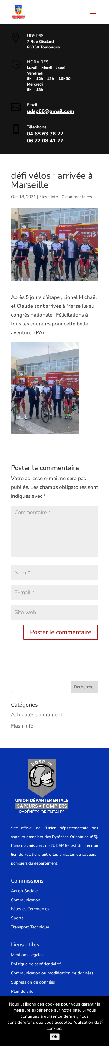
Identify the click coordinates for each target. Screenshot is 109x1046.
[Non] (101, 1021)
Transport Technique (30, 927)
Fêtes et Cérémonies (30, 909)
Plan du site (22, 991)
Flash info (48, 197)
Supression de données (33, 982)
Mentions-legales (27, 955)
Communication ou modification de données (52, 973)
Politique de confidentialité (36, 964)
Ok (54, 1036)
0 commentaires (77, 197)
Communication (25, 900)
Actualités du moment (36, 714)
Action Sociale (24, 891)
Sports (17, 918)
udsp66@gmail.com (50, 111)
